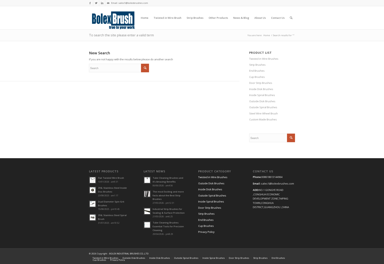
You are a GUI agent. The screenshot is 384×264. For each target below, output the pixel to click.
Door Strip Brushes (260, 83)
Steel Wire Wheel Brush (263, 113)
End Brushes (257, 70)
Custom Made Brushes (263, 119)
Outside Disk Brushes (262, 101)
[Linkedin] (102, 3)
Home (266, 35)
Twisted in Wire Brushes (263, 59)
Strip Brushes (257, 64)
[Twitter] (96, 3)
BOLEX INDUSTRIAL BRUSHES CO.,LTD (129, 253)
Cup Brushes (257, 77)
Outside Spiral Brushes (263, 107)
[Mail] (108, 3)
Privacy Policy (206, 232)
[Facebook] (90, 3)
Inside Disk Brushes (261, 89)
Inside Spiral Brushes (262, 95)
